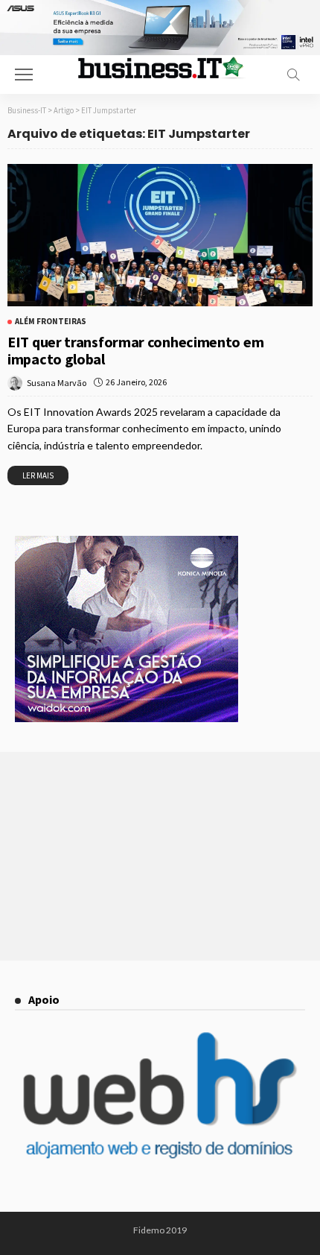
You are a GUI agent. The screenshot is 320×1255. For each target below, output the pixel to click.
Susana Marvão (56, 382)
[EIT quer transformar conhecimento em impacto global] (160, 235)
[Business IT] (160, 67)
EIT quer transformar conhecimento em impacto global (135, 350)
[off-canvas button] (24, 74)
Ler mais (38, 475)
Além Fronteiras (50, 321)
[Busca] (293, 74)
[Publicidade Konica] (126, 627)
